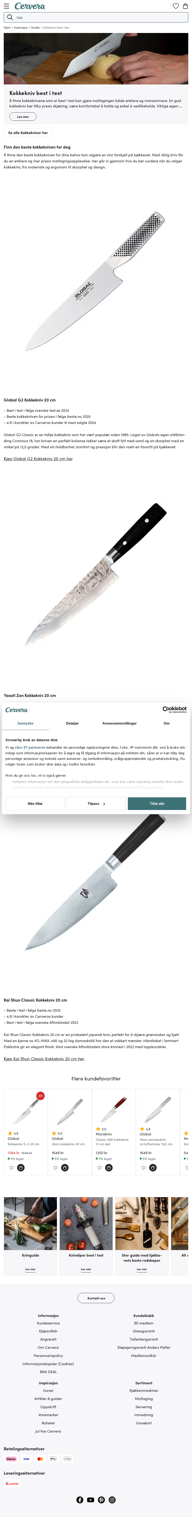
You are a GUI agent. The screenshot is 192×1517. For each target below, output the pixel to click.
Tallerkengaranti (144, 1339)
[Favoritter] (176, 6)
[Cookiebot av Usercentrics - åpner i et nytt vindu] (166, 709)
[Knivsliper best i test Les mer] (86, 1223)
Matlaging (144, 1398)
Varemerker (48, 1414)
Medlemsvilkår (143, 1355)
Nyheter (48, 1422)
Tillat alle (157, 804)
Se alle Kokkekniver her (28, 132)
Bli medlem (143, 1322)
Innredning (143, 1414)
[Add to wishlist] (11, 1168)
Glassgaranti (144, 1330)
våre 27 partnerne (30, 747)
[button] (10, 17)
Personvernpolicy (48, 1355)
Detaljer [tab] (72, 723)
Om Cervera (48, 1347)
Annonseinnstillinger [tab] (119, 723)
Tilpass (93, 804)
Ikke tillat (35, 804)
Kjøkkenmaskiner (143, 1390)
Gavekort (144, 1422)
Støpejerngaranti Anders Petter (143, 1347)
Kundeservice (48, 1322)
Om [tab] (167, 723)
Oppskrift (48, 1406)
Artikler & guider (48, 1398)
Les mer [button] (23, 116)
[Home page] (30, 8)
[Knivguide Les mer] (30, 1223)
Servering (144, 1406)
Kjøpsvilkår (48, 1330)
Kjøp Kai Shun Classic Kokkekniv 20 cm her (44, 1058)
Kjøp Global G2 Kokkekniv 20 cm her (38, 458)
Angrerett (48, 1339)
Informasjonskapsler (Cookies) (48, 1363)
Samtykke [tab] (25, 723)
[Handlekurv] (185, 6)
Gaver (48, 1390)
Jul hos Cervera (48, 1430)
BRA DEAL (48, 1371)
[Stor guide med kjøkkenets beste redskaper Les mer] (141, 1223)
